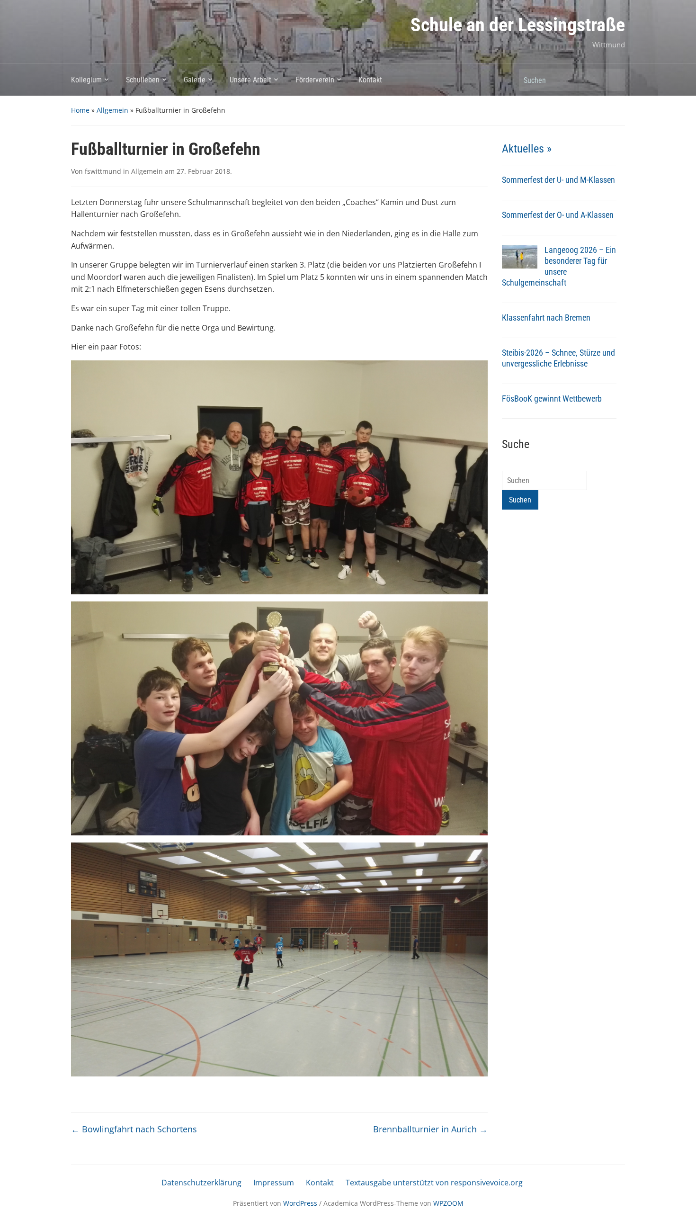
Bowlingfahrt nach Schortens (134, 1129)
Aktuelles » (527, 148)
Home (80, 110)
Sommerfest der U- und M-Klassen (558, 180)
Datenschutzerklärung (201, 1182)
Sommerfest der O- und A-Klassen (558, 215)
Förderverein (314, 79)
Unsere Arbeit (250, 79)
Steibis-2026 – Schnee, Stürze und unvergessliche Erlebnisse (558, 358)
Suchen (613, 80)
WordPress (300, 1203)
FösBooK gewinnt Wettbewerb (552, 398)
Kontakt (370, 79)
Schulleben (143, 79)
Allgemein (112, 110)
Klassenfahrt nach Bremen (546, 318)
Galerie (194, 79)
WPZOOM (448, 1203)
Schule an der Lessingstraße (517, 25)
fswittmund (103, 171)
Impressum (273, 1182)
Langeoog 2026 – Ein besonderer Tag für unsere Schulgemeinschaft (559, 266)
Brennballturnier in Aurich (430, 1129)
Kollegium (86, 79)
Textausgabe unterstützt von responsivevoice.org (434, 1182)
